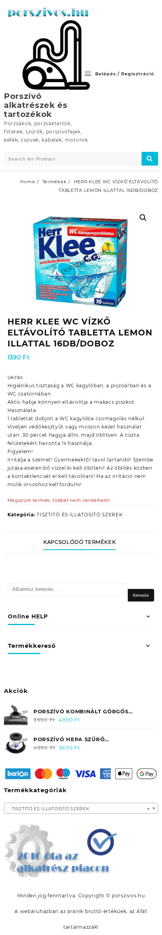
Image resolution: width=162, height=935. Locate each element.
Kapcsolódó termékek (79, 542)
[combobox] (81, 808)
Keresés (141, 595)
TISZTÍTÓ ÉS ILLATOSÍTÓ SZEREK (80, 515)
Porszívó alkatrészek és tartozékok (36, 105)
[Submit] (150, 159)
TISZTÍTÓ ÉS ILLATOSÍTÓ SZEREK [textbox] (78, 808)
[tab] (81, 542)
